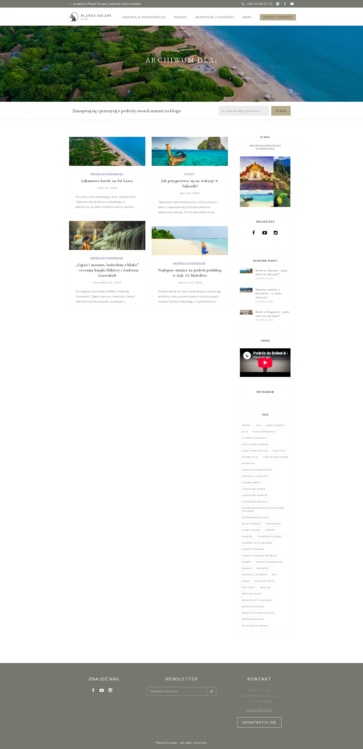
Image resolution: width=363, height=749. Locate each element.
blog (245, 432)
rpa (274, 574)
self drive (248, 587)
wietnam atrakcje (253, 619)
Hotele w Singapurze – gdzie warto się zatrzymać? (272, 313)
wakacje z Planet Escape (258, 613)
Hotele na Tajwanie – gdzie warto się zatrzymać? (271, 272)
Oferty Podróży (278, 17)
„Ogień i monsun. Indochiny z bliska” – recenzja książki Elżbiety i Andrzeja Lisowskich (107, 270)
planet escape (251, 530)
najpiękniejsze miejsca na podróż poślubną (263, 509)
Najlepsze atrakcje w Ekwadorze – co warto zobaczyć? (268, 293)
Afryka (246, 425)
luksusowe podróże (255, 495)
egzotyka (279, 451)
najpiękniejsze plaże (255, 517)
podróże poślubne (269, 536)
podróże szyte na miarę (257, 543)
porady (246, 562)
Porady (180, 17)
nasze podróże (251, 524)
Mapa (247, 17)
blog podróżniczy (264, 432)
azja (258, 425)
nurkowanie (273, 524)
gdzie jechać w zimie (275, 457)
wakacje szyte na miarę (257, 600)
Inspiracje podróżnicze (144, 17)
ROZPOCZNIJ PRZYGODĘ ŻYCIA (265, 181)
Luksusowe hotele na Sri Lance (107, 180)
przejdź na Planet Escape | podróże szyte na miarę (107, 3)
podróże (247, 536)
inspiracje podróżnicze (257, 470)
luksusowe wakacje (254, 502)
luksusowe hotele (254, 489)
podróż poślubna (253, 549)
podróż (270, 530)
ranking (247, 568)
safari (246, 581)
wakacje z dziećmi (253, 606)
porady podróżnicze (269, 562)
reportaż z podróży (254, 574)
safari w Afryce (265, 581)
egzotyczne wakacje (255, 451)
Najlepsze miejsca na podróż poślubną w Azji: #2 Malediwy (189, 273)
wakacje (265, 587)
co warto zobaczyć (254, 438)
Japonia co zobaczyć (255, 476)
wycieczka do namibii (255, 626)
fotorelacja (250, 457)
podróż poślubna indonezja (259, 556)
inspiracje (248, 463)
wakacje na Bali (252, 594)
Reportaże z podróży (215, 17)
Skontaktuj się (259, 722)
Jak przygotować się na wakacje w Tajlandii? (189, 183)
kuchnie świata (251, 482)
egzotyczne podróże (255, 444)
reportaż (262, 568)
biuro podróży (275, 425)
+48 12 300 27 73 (259, 3)
